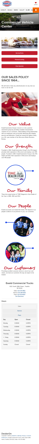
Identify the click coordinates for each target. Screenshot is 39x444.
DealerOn (14, 435)
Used (32, 10)
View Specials (20, 66)
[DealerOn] (7, 433)
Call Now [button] (3, 10)
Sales (19, 306)
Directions (10, 10)
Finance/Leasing (19, 60)
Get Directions (19, 296)
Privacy (24, 435)
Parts (19, 315)
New (27, 10)
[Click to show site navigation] (36, 10)
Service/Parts (19, 53)
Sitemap (19, 435)
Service (21, 10)
